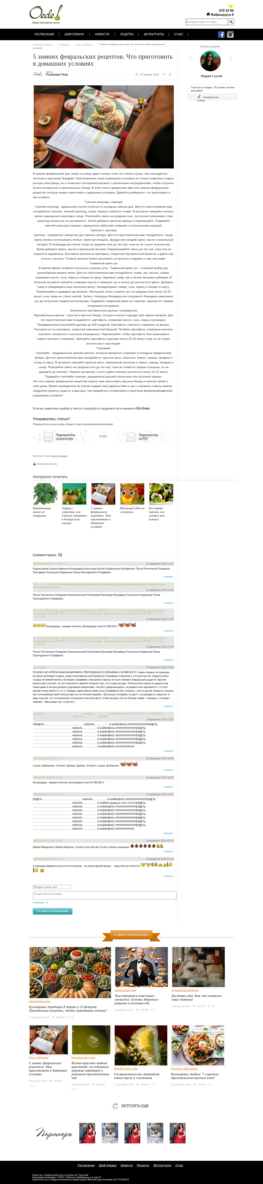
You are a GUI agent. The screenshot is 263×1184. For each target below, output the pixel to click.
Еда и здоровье (84, 44)
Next (231, 59)
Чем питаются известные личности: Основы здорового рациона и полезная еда (136, 999)
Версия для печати (47, 464)
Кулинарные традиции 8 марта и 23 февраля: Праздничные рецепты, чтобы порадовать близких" (68, 1008)
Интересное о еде (83, 1057)
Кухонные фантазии (184, 1068)
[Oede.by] (48, 14)
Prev (190, 59)
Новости (102, 34)
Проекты (64, 44)
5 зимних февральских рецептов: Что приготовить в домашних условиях (48, 1068)
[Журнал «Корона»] (111, 1133)
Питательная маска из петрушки (42, 512)
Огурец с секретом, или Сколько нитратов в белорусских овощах (74, 516)
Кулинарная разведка (185, 990)
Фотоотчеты (154, 34)
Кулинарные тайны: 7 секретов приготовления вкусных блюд (194, 1076)
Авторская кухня (40, 1001)
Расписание (44, 34)
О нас (178, 34)
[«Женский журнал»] (88, 1133)
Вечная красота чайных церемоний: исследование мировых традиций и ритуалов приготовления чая (90, 1070)
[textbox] (207, 22)
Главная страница (43, 44)
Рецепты (126, 34)
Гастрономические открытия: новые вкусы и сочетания (137, 1076)
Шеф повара (74, 34)
